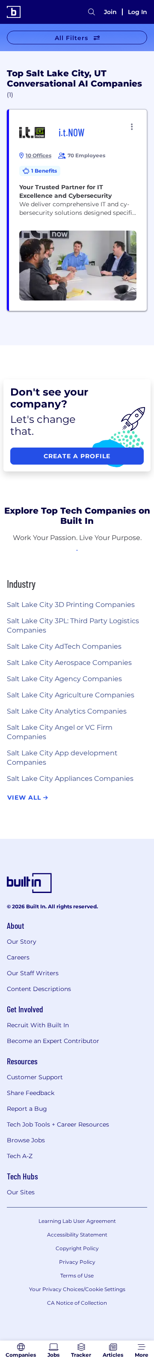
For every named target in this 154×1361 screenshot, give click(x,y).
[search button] (91, 12)
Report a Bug (27, 1108)
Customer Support (35, 1077)
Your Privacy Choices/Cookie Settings (77, 1289)
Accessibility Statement (77, 1234)
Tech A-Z (20, 1156)
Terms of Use (77, 1275)
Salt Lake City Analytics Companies (67, 711)
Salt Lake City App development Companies (62, 757)
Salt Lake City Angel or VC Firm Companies (60, 732)
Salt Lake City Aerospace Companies (69, 663)
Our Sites (21, 1192)
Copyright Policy (77, 1248)
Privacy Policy (77, 1262)
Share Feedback (30, 1093)
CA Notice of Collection (77, 1303)
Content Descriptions (39, 989)
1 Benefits (44, 171)
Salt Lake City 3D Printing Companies (71, 605)
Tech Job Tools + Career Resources (58, 1124)
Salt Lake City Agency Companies (64, 679)
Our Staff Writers (33, 973)
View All (25, 797)
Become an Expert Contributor (53, 1041)
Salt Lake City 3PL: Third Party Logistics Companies (73, 625)
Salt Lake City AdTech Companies (64, 646)
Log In (137, 12)
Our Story (21, 941)
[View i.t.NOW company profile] (78, 210)
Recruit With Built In (38, 1025)
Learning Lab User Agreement (77, 1221)
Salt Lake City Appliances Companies (70, 778)
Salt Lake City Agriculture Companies (70, 695)
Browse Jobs (26, 1140)
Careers (18, 957)
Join (110, 12)
